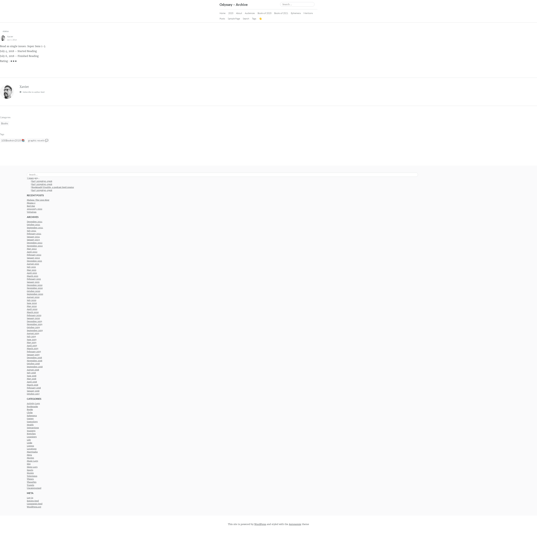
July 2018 (31, 372)
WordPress (260, 524)
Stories (30, 473)
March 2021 (32, 276)
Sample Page (234, 18)
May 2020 (32, 306)
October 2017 (33, 394)
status (6, 31)
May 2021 (31, 270)
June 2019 (31, 339)
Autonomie (295, 524)
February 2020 (34, 315)
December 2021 (34, 261)
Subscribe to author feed (33, 92)
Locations (31, 449)
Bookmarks (32, 406)
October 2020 (33, 291)
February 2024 (34, 233)
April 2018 (32, 382)
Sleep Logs (32, 467)
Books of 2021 (281, 13)
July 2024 (31, 231)
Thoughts (31, 482)
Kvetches (31, 433)
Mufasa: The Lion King (38, 200)
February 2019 (34, 351)
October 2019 (33, 327)
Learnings (32, 437)
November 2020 (35, 288)
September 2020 (35, 294)
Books (4, 123)
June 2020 (32, 303)
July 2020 (31, 300)
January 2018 (33, 391)
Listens (30, 446)
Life (29, 440)
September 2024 (35, 227)
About (239, 13)
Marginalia (32, 452)
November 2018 (34, 360)
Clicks (30, 412)
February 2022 (34, 255)
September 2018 (35, 366)
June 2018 (31, 376)
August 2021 (33, 264)
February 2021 (34, 279)
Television (32, 476)
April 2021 (32, 273)
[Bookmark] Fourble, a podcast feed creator (52, 187)
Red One (31, 206)
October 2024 (33, 224)
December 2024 (34, 221)
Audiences (250, 13)
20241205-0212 (34, 209)
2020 (230, 13)
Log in (30, 497)
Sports (30, 470)
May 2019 (31, 342)
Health (30, 424)
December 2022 (34, 243)
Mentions (308, 13)
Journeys (31, 431)
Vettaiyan (31, 212)
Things (30, 479)
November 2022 (35, 246)
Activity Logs (33, 403)
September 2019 (35, 330)
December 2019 (34, 321)
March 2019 (32, 348)
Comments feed (34, 504)
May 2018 (31, 378)
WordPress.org (34, 507)
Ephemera (296, 13)
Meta (29, 455)
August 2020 (33, 297)
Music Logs (32, 461)
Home (222, 13)
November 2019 (34, 324)
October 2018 (33, 363)
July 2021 (31, 267)
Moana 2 (31, 203)
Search (246, 18)
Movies (30, 458)
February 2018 (34, 388)
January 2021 (33, 282)
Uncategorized (34, 488)
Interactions (33, 427)
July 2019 (31, 336)
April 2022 (32, 252)
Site (29, 464)
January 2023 (33, 239)
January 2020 (33, 318)
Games (30, 418)
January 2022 (33, 258)
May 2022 (32, 249)
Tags (254, 18)
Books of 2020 (264, 13)
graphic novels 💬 (38, 140)
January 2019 (33, 354)
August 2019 (33, 333)
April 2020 (32, 309)
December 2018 (34, 357)
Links (29, 443)
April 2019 (32, 345)
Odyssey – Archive (234, 5)
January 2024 (33, 237)
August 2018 (33, 370)
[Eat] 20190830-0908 (41, 181)
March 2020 (33, 312)
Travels (30, 485)
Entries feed (33, 501)
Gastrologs (32, 421)
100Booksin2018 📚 (13, 140)
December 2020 (34, 285)
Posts (222, 18)
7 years (30, 178)
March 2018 (32, 385)
